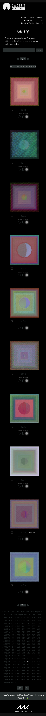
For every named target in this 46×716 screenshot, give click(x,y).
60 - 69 (9, 614)
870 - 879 (11, 673)
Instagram (39, 694)
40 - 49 (34, 611)
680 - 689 (21, 658)
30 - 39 (26, 611)
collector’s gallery (12, 43)
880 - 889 (21, 673)
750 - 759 (11, 664)
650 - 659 (31, 655)
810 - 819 (31, 667)
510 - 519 (11, 646)
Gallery (31, 17)
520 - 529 (21, 646)
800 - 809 (21, 667)
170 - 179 (31, 620)
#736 (23, 427)
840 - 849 (21, 670)
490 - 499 (31, 643)
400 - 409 (21, 637)
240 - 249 (21, 626)
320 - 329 (21, 632)
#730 (23, 110)
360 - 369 (21, 635)
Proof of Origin (27, 23)
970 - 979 (31, 679)
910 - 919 (11, 676)
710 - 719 (11, 661)
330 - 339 (31, 632)
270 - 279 (11, 629)
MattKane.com (8, 694)
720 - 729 (21, 661)
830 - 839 (11, 670)
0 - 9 (4, 611)
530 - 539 (31, 646)
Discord (39, 23)
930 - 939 (31, 676)
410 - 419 (31, 637)
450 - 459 (31, 640)
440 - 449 (21, 640)
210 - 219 (31, 623)
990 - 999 (11, 682)
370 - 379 (31, 635)
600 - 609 (21, 652)
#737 (23, 479)
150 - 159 (11, 620)
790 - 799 (11, 667)
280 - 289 (21, 629)
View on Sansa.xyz (23, 114)
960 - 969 (21, 679)
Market (40, 17)
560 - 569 (21, 649)
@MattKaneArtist (25, 694)
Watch (23, 17)
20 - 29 (18, 611)
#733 (23, 268)
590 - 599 (11, 652)
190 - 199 (11, 623)
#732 (23, 215)
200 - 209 (21, 623)
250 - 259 (31, 626)
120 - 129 (21, 617)
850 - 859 (31, 670)
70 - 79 (17, 614)
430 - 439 (11, 640)
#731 (23, 163)
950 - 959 (11, 679)
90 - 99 (32, 614)
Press (40, 20)
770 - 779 (31, 664)
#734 (23, 321)
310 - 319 (11, 632)
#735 (23, 374)
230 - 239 (11, 626)
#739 (23, 585)
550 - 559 (11, 649)
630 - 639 (11, 655)
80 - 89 (24, 614)
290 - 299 (31, 629)
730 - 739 (31, 661)
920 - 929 (21, 676)
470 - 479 (11, 643)
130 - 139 (31, 617)
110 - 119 (11, 617)
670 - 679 (11, 658)
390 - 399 (11, 637)
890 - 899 (31, 673)
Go (39, 50)
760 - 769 (21, 664)
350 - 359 (11, 635)
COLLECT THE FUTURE (23, 711)
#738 (23, 532)
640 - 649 (21, 655)
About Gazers (29, 20)
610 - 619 (31, 652)
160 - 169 (21, 620)
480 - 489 (21, 643)
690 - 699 (31, 658)
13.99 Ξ (32, 532)
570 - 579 (31, 649)
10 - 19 (11, 611)
